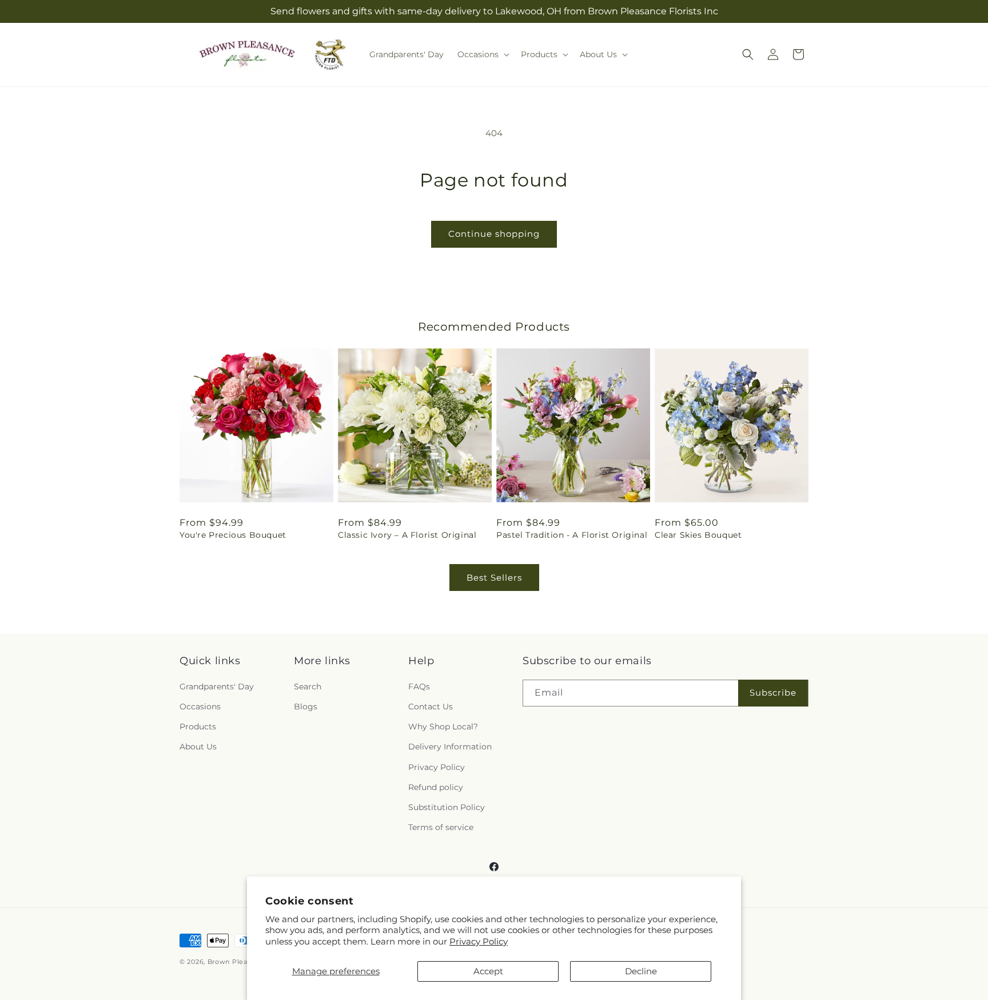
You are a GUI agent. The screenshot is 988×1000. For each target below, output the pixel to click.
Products (198, 726)
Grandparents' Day (217, 686)
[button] (482, 54)
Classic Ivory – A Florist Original (407, 535)
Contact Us (430, 706)
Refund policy (435, 787)
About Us (198, 746)
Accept (488, 971)
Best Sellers (494, 577)
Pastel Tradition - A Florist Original (571, 535)
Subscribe (773, 692)
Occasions (200, 706)
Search (307, 686)
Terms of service (440, 827)
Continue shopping (494, 233)
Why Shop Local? (443, 726)
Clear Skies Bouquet (698, 535)
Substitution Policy (446, 807)
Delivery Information (450, 746)
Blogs (305, 706)
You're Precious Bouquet (233, 535)
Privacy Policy (478, 941)
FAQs (419, 686)
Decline (641, 971)
